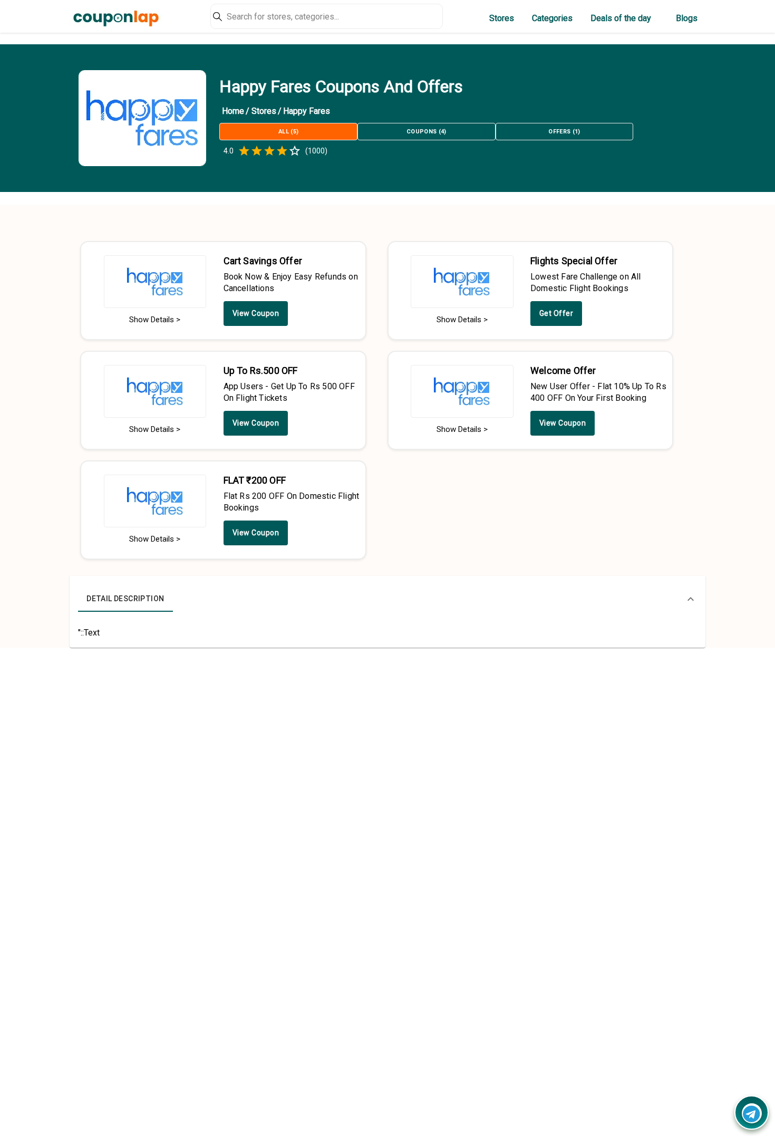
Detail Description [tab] (125, 598)
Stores (501, 18)
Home (233, 111)
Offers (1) (564, 131)
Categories (552, 18)
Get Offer (556, 313)
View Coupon (255, 313)
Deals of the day (620, 18)
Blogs (687, 18)
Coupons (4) (426, 131)
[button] (387, 599)
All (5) (288, 131)
